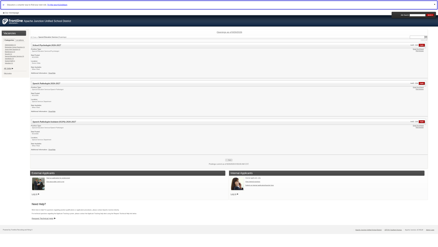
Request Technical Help (42, 218)
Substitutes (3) (9, 58)
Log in (34, 194)
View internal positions (252, 182)
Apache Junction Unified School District (368, 230)
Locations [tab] (20, 40)
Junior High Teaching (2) (12, 49)
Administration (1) (10, 45)
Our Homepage (12, 13)
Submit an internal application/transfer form (259, 185)
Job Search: (405, 15)
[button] (435, 5)
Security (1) (8, 54)
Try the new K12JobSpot (57, 5)
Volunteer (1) (9, 63)
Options (423, 39)
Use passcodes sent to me (55, 182)
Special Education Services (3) (14, 56)
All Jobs (7, 68)
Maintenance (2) (10, 52)
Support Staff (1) (10, 61)
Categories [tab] (9, 40)
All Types (34, 37)
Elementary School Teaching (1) (15, 47)
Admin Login (430, 230)
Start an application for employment (58, 178)
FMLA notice (8, 73)
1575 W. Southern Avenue (393, 230)
